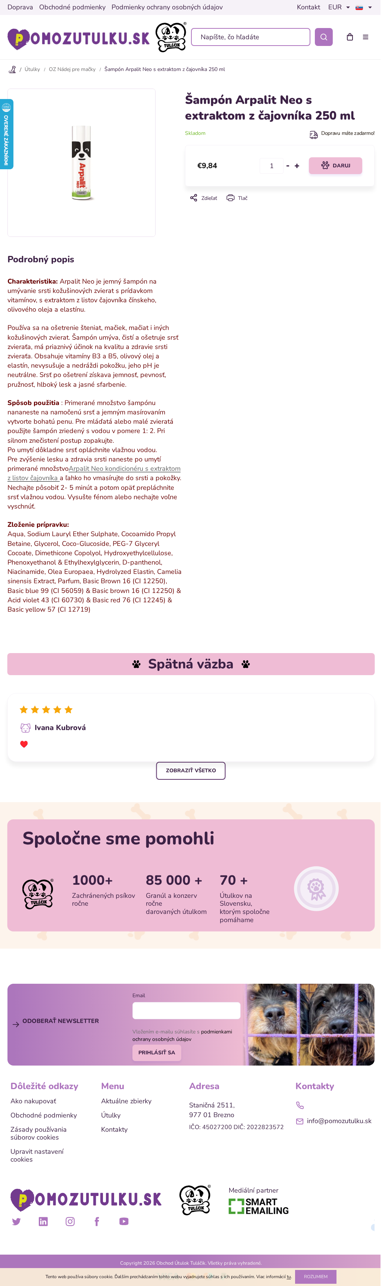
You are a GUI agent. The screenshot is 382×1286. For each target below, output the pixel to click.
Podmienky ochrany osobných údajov (167, 7)
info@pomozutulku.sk (339, 1120)
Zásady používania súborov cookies (38, 1134)
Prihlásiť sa (156, 1052)
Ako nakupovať (33, 1101)
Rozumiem (316, 1277)
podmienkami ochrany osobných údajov (182, 1035)
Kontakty (114, 1130)
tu (289, 1277)
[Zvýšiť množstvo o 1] (296, 165)
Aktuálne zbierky (126, 1101)
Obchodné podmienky (72, 7)
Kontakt (308, 7)
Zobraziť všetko (191, 770)
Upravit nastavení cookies (36, 1156)
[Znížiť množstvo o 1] (288, 165)
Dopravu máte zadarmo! (348, 133)
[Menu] (367, 37)
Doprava (20, 7)
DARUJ (341, 165)
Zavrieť (279, 208)
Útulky (110, 1116)
